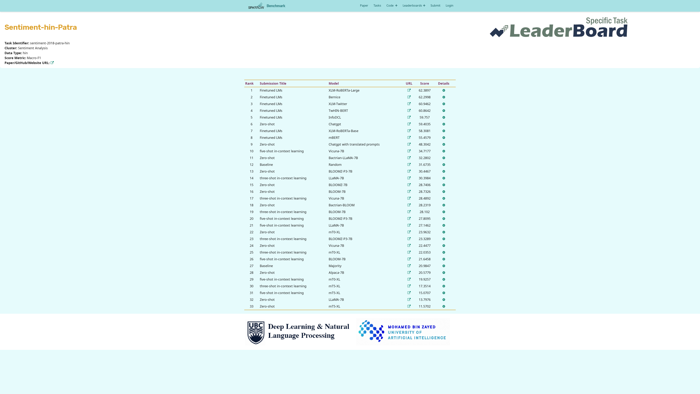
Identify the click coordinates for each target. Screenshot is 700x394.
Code (390, 5)
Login (449, 5)
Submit (435, 5)
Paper (364, 5)
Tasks (377, 5)
